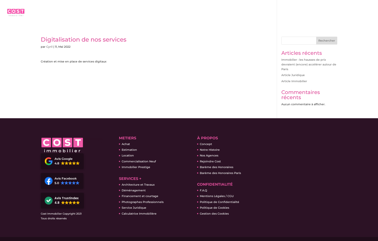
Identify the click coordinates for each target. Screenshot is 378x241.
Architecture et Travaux (138, 184)
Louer (249, 14)
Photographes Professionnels (143, 202)
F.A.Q (203, 190)
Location (128, 155)
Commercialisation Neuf (139, 161)
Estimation (129, 150)
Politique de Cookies (214, 207)
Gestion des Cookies (214, 213)
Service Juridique (134, 207)
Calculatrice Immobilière (139, 213)
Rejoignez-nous (356, 14)
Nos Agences (209, 155)
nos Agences (323, 14)
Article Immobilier (294, 81)
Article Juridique (293, 75)
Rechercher (326, 40)
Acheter (202, 14)
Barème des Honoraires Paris (220, 173)
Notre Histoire (210, 150)
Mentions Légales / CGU (217, 196)
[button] (62, 161)
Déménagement (134, 190)
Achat (126, 144)
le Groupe (293, 14)
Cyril (49, 46)
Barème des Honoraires (216, 167)
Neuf (269, 14)
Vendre (226, 14)
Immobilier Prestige (136, 167)
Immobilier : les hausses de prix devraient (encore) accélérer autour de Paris (308, 64)
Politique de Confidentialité (219, 202)
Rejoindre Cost (210, 161)
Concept (206, 144)
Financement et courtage (140, 196)
